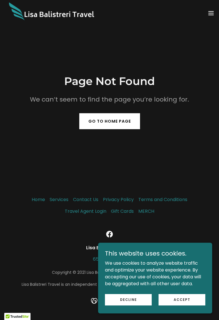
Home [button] (38, 199)
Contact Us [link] (85, 199)
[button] (211, 13)
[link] (58, 13)
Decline (128, 299)
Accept (182, 299)
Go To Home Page (109, 121)
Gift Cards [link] (122, 211)
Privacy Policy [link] (118, 199)
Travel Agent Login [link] (85, 211)
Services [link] (59, 199)
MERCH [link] (146, 211)
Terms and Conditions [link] (162, 199)
